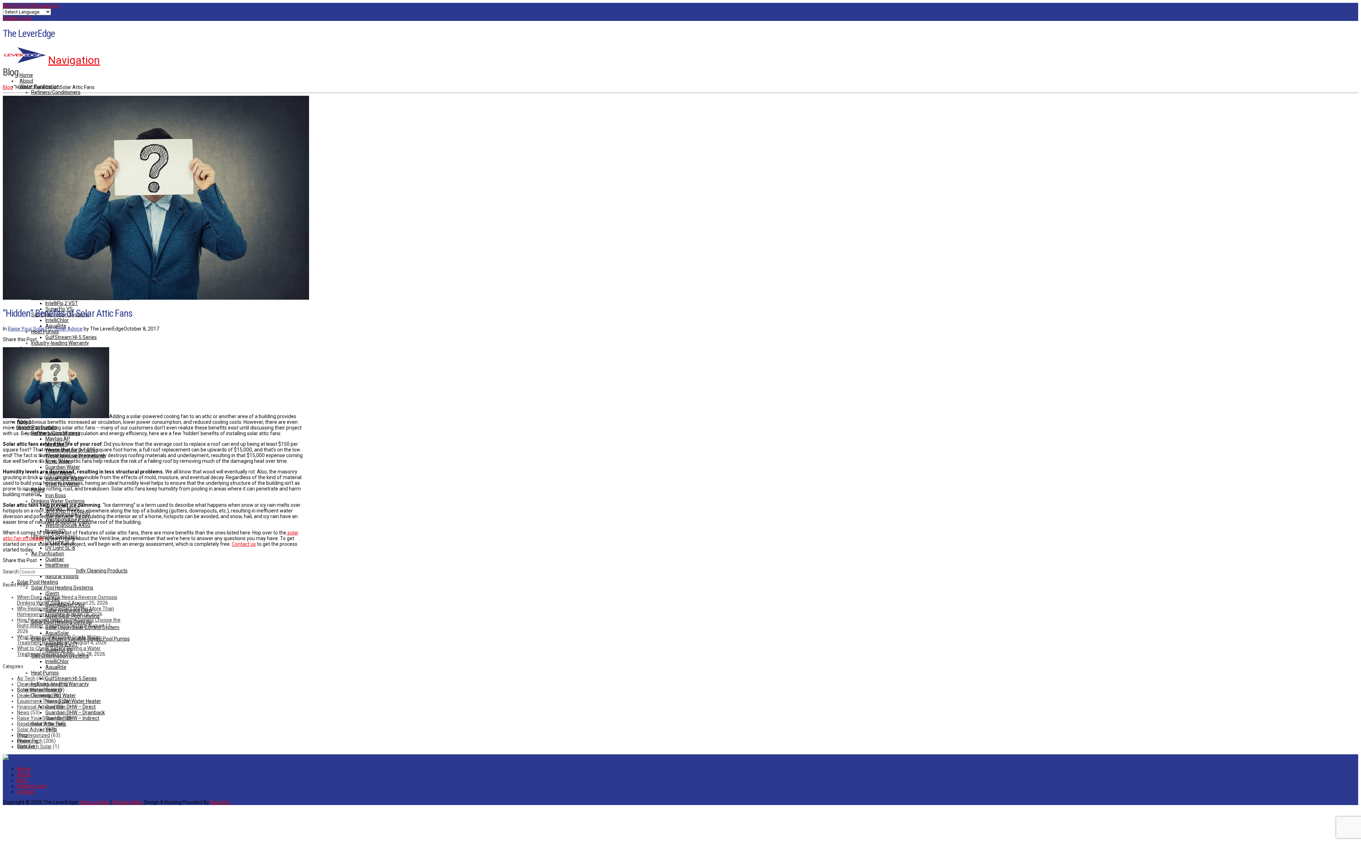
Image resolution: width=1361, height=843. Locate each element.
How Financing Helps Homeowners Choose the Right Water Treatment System (69, 622)
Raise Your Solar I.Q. (30, 329)
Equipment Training (39, 701)
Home (23, 769)
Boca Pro (220, 802)
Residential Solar (36, 724)
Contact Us (47, 6)
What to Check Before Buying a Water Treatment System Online (59, 651)
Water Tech (30, 741)
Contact (26, 791)
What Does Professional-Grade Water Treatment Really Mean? (58, 639)
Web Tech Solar (34, 746)
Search (11, 572)
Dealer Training (34, 695)
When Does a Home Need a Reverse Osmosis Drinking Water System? (67, 600)
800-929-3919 (19, 6)
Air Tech (26, 678)
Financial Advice (35, 707)
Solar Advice (69, 329)
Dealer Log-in (17, 18)
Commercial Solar (37, 690)
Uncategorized (33, 735)
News (23, 712)
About (24, 774)
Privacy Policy (127, 802)
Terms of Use (94, 802)
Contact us (244, 544)
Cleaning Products (37, 684)
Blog (8, 87)
